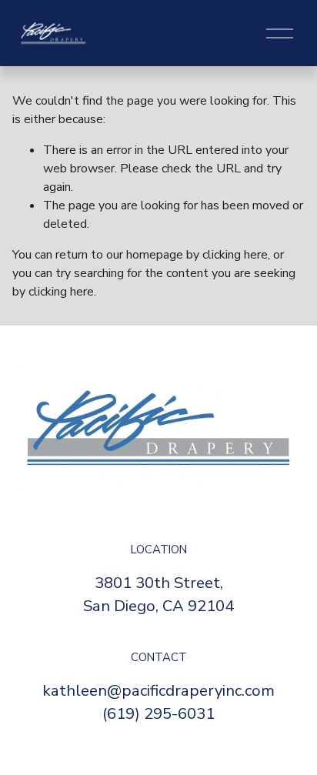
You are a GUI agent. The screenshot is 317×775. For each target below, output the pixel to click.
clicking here (235, 254)
